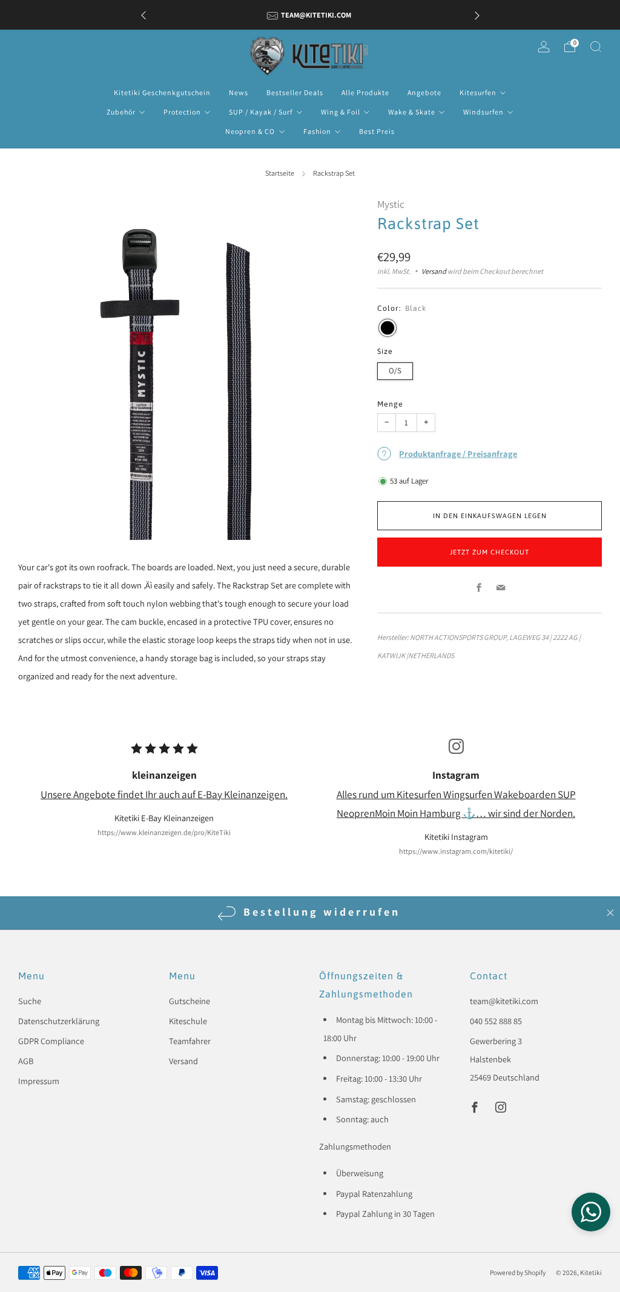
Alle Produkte (365, 92)
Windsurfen (483, 111)
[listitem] (310, 15)
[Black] (387, 328)
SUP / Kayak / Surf (260, 111)
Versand (433, 271)
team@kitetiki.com (504, 1001)
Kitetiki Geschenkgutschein (162, 92)
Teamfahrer (190, 1041)
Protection (182, 111)
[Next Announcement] (477, 15)
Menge (390, 403)
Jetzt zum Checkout (489, 552)
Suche (29, 1001)
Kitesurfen (478, 92)
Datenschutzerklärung (58, 1021)
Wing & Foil (340, 111)
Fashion (317, 131)
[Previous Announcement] (143, 15)
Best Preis (377, 131)
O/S (395, 370)
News (238, 92)
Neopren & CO (250, 131)
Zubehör (121, 111)
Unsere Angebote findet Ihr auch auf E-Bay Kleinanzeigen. (164, 794)
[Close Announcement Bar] (610, 912)
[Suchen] (596, 47)
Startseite (279, 173)
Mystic (390, 204)
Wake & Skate (411, 111)
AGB (25, 1061)
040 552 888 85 (496, 1021)
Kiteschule (188, 1021)
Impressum (38, 1081)
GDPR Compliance (51, 1041)
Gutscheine (189, 1001)
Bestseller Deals (294, 92)
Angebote (424, 92)
